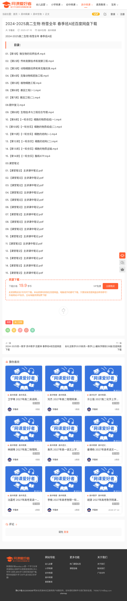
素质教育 (100, 4)
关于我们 (101, 564)
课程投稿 (73, 568)
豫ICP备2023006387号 (25, 590)
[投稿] (105, 14)
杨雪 (9, 322)
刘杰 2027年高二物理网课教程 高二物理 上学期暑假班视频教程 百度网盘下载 (63, 399)
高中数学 (93, 495)
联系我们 (101, 568)
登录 (66, 531)
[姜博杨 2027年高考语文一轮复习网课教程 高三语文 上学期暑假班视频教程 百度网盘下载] (103, 429)
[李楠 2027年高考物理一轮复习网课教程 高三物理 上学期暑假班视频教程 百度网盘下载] (63, 479)
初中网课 (70, 4)
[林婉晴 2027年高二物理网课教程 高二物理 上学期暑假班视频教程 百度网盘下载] (23, 429)
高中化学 (93, 395)
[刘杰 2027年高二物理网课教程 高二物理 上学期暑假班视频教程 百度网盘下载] (63, 378)
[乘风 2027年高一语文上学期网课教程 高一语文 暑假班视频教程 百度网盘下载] (63, 429)
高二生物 (18, 322)
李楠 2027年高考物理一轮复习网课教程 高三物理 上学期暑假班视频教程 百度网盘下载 (63, 499)
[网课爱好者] (16, 4)
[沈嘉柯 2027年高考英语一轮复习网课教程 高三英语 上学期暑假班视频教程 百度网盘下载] (23, 479)
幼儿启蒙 (40, 4)
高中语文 (62, 445)
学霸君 (12, 30)
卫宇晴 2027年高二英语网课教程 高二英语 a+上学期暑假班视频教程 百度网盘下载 (24, 399)
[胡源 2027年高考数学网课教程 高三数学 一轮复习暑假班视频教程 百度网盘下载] (103, 479)
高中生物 (42, 30)
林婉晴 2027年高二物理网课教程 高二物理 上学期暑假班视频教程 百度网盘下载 (23, 449)
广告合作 (101, 573)
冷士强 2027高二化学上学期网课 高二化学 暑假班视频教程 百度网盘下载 (103, 399)
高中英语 (22, 395)
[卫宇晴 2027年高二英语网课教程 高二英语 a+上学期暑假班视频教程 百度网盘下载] (23, 378)
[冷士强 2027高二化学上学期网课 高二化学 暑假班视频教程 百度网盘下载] (103, 378)
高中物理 (53, 395)
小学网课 (55, 4)
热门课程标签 (75, 564)
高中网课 (85, 4)
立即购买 (110, 286)
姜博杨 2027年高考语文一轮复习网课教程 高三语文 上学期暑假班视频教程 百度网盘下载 (103, 449)
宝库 (113, 4)
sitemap (63, 593)
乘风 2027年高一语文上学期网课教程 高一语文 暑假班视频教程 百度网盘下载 (63, 449)
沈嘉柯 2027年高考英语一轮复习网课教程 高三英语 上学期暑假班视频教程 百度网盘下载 (23, 499)
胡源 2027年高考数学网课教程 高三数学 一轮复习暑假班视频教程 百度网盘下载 (103, 499)
